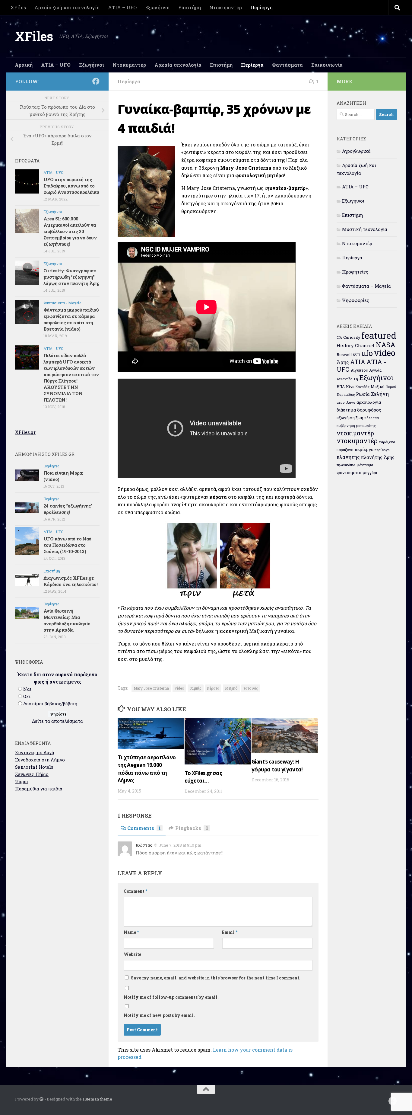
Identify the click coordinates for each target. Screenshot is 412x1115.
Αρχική (24, 65)
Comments (144, 828)
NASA (385, 344)
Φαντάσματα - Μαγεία (62, 302)
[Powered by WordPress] (41, 1099)
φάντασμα (365, 465)
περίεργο (382, 449)
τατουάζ (250, 688)
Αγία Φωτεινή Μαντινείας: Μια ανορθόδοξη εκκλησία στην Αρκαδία (66, 620)
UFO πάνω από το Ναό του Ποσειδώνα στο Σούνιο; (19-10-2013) (67, 545)
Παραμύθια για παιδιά (38, 789)
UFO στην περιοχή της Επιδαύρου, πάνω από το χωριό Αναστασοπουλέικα (71, 185)
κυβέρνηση (346, 425)
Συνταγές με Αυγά (34, 752)
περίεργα (364, 449)
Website (132, 954)
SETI (356, 354)
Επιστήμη (189, 7)
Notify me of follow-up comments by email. (171, 997)
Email (229, 932)
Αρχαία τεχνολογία (177, 65)
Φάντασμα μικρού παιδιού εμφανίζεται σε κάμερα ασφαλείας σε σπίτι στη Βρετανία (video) (71, 319)
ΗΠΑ (341, 386)
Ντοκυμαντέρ (225, 7)
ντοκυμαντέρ (357, 440)
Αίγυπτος (359, 370)
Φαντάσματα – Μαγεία (366, 286)
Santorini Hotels (34, 767)
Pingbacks (191, 828)
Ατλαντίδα (345, 379)
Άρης (343, 362)
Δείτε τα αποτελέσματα (57, 721)
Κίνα (350, 386)
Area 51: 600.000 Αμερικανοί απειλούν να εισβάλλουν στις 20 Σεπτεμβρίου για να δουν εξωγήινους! (70, 231)
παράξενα (387, 442)
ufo (367, 353)
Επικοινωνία (327, 65)
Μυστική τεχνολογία (364, 229)
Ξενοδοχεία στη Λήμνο (40, 760)
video (179, 688)
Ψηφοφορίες (355, 300)
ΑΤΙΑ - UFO (53, 172)
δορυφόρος (369, 410)
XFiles (18, 7)
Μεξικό (231, 688)
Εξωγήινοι (157, 7)
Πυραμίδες (346, 394)
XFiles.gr (25, 432)
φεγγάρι (370, 472)
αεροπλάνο (346, 402)
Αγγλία (375, 370)
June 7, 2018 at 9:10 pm (180, 845)
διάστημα (346, 410)
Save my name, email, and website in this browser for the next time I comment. (215, 978)
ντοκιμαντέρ (355, 433)
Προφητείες (355, 272)
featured (378, 335)
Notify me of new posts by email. (159, 1015)
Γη (356, 378)
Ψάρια (21, 781)
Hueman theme (97, 1099)
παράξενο (345, 449)
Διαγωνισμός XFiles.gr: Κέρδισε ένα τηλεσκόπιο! (70, 581)
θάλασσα (371, 417)
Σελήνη (380, 394)
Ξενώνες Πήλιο (32, 774)
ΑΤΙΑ (357, 362)
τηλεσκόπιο (346, 465)
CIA (339, 337)
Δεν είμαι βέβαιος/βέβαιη (50, 703)
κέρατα (213, 688)
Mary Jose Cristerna (151, 688)
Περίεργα (261, 7)
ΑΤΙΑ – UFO (122, 7)
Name (131, 932)
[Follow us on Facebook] (96, 81)
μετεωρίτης (366, 425)
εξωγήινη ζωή (350, 417)
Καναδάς (362, 387)
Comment (135, 891)
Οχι (26, 696)
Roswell (344, 354)
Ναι (27, 689)
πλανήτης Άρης (378, 457)
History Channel (356, 345)
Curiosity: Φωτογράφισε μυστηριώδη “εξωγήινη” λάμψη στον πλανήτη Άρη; (71, 277)
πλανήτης (348, 457)
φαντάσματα (349, 472)
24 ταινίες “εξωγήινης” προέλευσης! (68, 509)
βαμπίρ (195, 688)
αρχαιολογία (369, 402)
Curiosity (351, 337)
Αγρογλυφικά (356, 151)
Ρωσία (363, 394)
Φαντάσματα (287, 65)
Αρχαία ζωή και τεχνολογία (67, 7)
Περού (391, 386)
